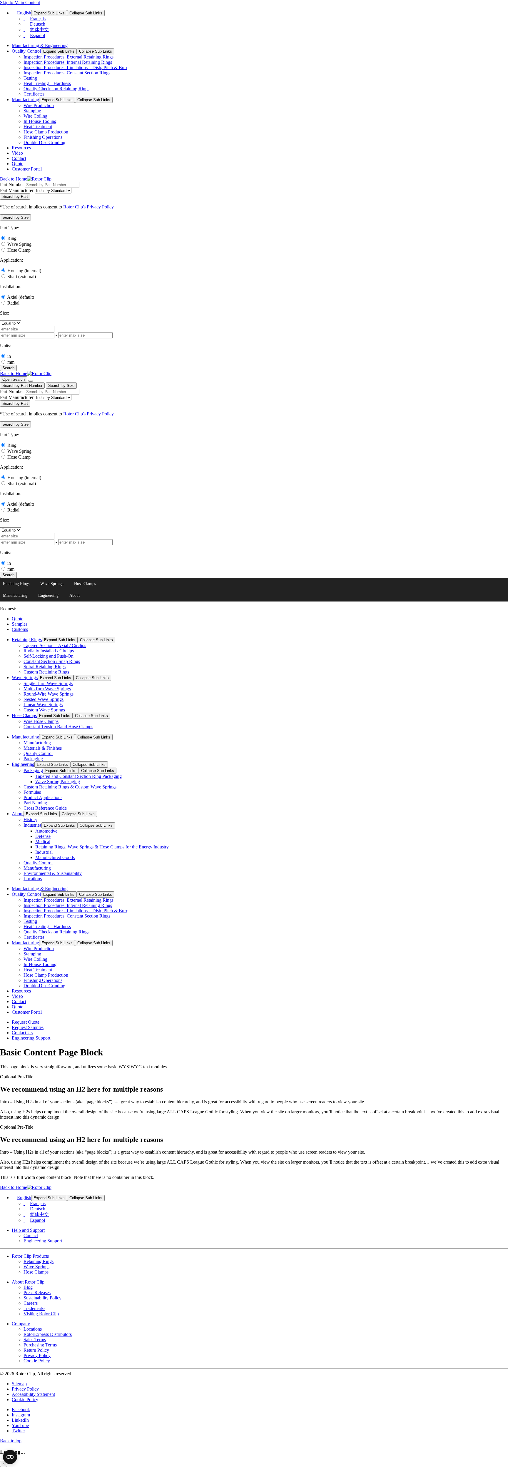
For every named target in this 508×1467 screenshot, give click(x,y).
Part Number (12, 184)
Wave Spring (19, 244)
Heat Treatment (38, 126)
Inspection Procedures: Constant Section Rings (67, 72)
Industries (32, 825)
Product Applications (43, 797)
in (9, 356)
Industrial (44, 852)
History (30, 819)
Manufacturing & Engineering (40, 45)
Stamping (32, 110)
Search (8, 368)
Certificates (34, 93)
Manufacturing (25, 99)
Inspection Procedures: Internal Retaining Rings (68, 62)
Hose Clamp (19, 250)
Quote (17, 163)
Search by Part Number (22, 385)
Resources (21, 147)
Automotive (46, 830)
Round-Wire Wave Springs (48, 693)
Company (21, 1323)
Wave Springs (51, 584)
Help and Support (28, 1230)
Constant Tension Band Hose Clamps (58, 726)
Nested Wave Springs (43, 699)
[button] (15, 217)
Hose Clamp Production (46, 131)
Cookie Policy (37, 1360)
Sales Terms (35, 1339)
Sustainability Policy (42, 1297)
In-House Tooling (40, 121)
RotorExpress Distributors (48, 1334)
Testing (30, 78)
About (74, 595)
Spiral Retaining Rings (45, 666)
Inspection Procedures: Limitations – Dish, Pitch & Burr (75, 67)
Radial (13, 302)
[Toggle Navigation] (30, 381)
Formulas (32, 792)
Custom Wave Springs (44, 709)
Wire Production (39, 105)
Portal (27, 168)
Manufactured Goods (55, 857)
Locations (33, 878)
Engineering (48, 595)
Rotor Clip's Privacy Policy (88, 206)
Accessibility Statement (33, 1394)
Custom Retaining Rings (46, 671)
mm (10, 362)
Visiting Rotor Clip (41, 1313)
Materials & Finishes (43, 748)
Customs (20, 629)
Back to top (10, 1440)
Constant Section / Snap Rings (52, 661)
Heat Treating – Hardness (47, 83)
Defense (43, 836)
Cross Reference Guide (45, 808)
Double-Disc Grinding (44, 142)
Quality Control (26, 51)
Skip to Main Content (20, 2)
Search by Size (61, 385)
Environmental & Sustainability (53, 873)
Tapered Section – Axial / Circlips (55, 645)
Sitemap (19, 1383)
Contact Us (22, 1032)
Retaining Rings (16, 584)
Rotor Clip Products (30, 1256)
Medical (42, 841)
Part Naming (35, 802)
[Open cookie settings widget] (10, 1457)
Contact (19, 158)
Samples (19, 623)
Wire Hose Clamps (41, 721)
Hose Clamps (85, 584)
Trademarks (34, 1308)
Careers (31, 1303)
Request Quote (25, 1022)
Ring (11, 238)
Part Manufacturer (17, 190)
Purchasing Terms (40, 1344)
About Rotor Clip (28, 1281)
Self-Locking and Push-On (48, 656)
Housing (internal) (24, 270)
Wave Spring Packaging (57, 781)
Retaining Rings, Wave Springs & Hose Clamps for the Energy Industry (102, 846)
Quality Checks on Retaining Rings (56, 88)
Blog (28, 1287)
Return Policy (36, 1350)
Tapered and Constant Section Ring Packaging (78, 776)
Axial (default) (20, 297)
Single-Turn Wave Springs (48, 683)
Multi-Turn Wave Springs (47, 688)
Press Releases (37, 1292)
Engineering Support (31, 1037)
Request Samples (28, 1027)
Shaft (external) (21, 276)
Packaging (33, 758)
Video (17, 153)
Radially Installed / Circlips (49, 650)
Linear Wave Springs (43, 704)
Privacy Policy (37, 1355)
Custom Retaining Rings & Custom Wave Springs (70, 786)
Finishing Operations (43, 137)
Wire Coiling (35, 115)
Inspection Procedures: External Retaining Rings (68, 56)
